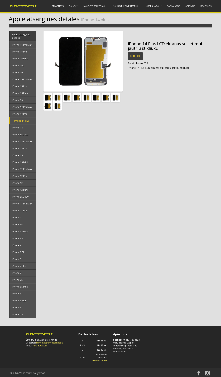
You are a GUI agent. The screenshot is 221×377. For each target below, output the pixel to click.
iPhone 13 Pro (19, 148)
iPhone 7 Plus (19, 266)
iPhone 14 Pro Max (22, 106)
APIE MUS (190, 6)
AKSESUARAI (152, 6)
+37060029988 (100, 360)
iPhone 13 (17, 155)
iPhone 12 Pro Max (22, 169)
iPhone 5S (17, 314)
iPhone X (16, 245)
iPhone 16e (18, 65)
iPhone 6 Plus (19, 300)
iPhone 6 (16, 307)
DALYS (72, 6)
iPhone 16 (17, 72)
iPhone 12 (17, 182)
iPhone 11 (17, 217)
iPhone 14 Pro (19, 113)
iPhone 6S (17, 293)
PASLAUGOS (173, 6)
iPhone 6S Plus (20, 286)
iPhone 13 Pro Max (22, 141)
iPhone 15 (17, 100)
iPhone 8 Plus (19, 252)
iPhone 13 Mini (20, 162)
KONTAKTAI (206, 6)
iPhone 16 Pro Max (22, 44)
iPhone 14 (17, 127)
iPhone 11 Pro (19, 210)
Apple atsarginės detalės (21, 36)
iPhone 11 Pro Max (22, 203)
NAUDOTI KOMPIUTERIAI (125, 6)
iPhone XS (17, 238)
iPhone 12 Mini (20, 189)
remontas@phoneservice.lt (49, 342)
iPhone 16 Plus (20, 58)
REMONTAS (58, 6)
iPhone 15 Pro (19, 86)
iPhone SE (17, 279)
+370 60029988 (39, 345)
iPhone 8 (16, 259)
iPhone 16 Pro (19, 51)
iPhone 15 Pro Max (22, 79)
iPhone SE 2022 (20, 134)
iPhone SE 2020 (20, 196)
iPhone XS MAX (20, 231)
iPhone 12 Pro (19, 176)
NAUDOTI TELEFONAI (94, 6)
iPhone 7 (16, 272)
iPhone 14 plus (22, 120)
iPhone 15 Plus (20, 93)
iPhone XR (17, 224)
